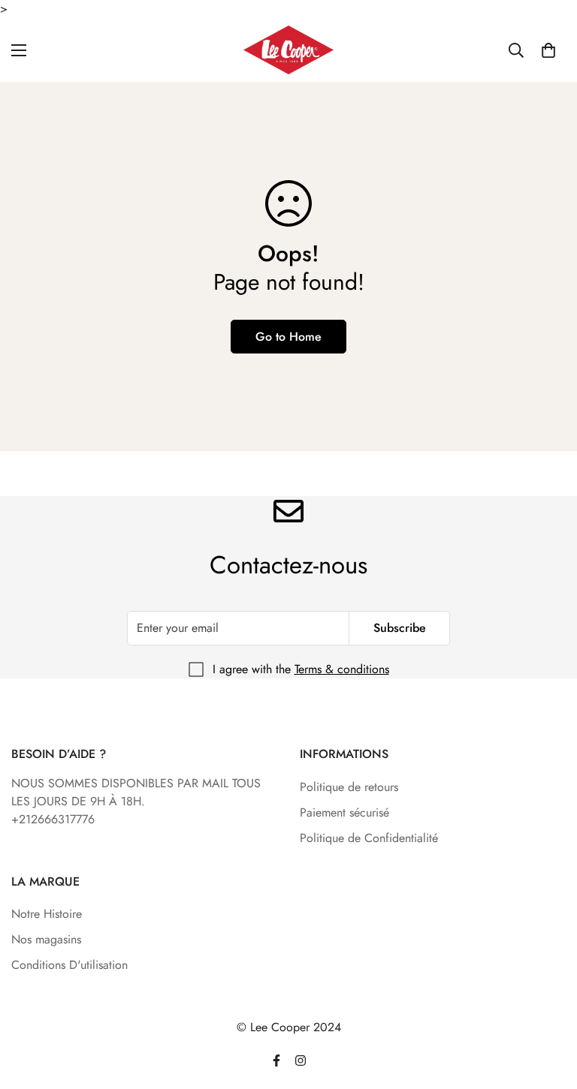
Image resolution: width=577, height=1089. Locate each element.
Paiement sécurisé (344, 812)
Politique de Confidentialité (369, 838)
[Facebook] (276, 1060)
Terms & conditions (342, 669)
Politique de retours (349, 787)
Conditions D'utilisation (69, 964)
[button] (548, 50)
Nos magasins (46, 939)
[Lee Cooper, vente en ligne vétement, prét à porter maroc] (288, 50)
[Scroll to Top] (547, 1007)
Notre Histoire (46, 913)
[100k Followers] (301, 1060)
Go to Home (288, 336)
